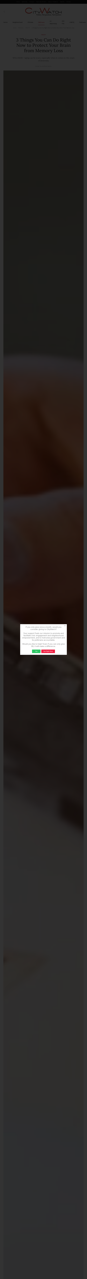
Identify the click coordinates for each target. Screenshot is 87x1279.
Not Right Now (48, 651)
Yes (36, 651)
